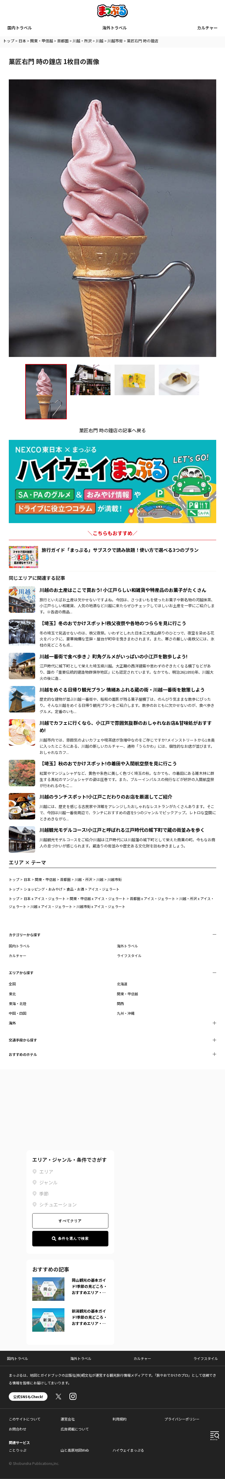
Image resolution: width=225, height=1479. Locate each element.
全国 (12, 983)
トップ (8, 41)
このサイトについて (24, 1418)
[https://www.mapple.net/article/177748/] (22, 589)
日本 (22, 41)
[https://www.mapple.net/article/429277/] (22, 656)
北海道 (122, 983)
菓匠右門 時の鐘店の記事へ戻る (112, 430)
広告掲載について (75, 1428)
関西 (120, 1003)
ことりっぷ (17, 1450)
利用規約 (119, 1418)
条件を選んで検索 (73, 1238)
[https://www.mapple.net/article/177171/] (22, 689)
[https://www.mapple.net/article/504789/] (22, 829)
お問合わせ (17, 1428)
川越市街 (115, 41)
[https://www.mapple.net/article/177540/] (22, 796)
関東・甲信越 (41, 41)
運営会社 (68, 1418)
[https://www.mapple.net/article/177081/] (22, 623)
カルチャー (207, 28)
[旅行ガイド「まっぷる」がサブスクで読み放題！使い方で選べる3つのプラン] (23, 557)
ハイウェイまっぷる (128, 1450)
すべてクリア (70, 1221)
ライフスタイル (129, 955)
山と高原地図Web (75, 1450)
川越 (99, 41)
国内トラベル (19, 28)
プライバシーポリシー (182, 1418)
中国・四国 (17, 1013)
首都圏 (63, 41)
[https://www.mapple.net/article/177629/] (22, 722)
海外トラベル (114, 28)
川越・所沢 (82, 41)
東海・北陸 (17, 1003)
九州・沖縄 (125, 1013)
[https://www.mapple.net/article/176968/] (22, 763)
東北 (12, 993)
